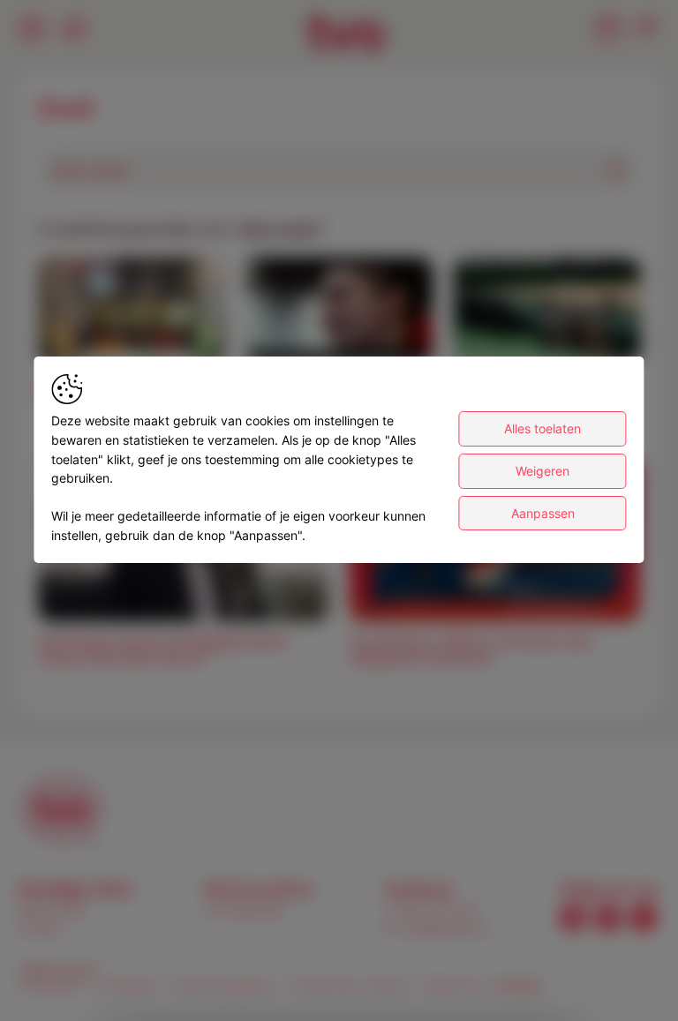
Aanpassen (543, 513)
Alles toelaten (542, 428)
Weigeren (542, 470)
